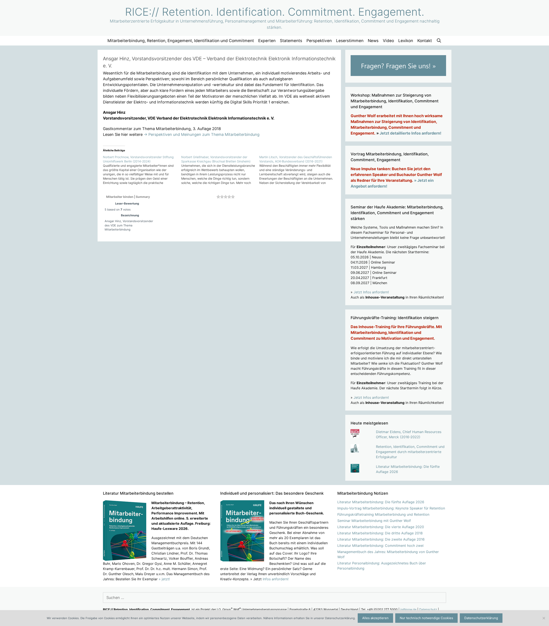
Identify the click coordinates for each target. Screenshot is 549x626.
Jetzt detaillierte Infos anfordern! (410, 133)
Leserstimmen (349, 40)
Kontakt (424, 40)
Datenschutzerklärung (481, 618)
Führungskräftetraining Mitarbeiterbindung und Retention (383, 514)
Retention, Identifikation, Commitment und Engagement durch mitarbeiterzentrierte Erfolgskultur (410, 451)
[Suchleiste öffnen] (438, 40)
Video (388, 40)
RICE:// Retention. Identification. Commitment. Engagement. (274, 11)
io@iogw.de (408, 609)
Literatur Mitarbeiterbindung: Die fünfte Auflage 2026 (380, 502)
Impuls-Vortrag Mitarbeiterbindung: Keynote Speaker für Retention (391, 508)
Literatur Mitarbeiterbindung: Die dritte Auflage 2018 (380, 533)
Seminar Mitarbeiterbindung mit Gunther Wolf (374, 520)
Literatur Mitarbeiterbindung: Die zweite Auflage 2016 (381, 539)
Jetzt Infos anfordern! (371, 292)
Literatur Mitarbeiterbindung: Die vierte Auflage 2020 (380, 527)
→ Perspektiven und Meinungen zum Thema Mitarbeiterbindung (201, 134)
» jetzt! (164, 579)
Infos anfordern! (275, 579)
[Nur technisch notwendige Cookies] (543, 618)
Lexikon (405, 40)
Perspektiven (319, 40)
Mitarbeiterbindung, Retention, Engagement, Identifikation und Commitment (180, 40)
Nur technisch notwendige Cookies (426, 618)
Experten (267, 40)
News (373, 40)
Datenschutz (428, 609)
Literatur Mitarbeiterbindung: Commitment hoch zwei (380, 545)
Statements (291, 40)
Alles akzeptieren (375, 618)
